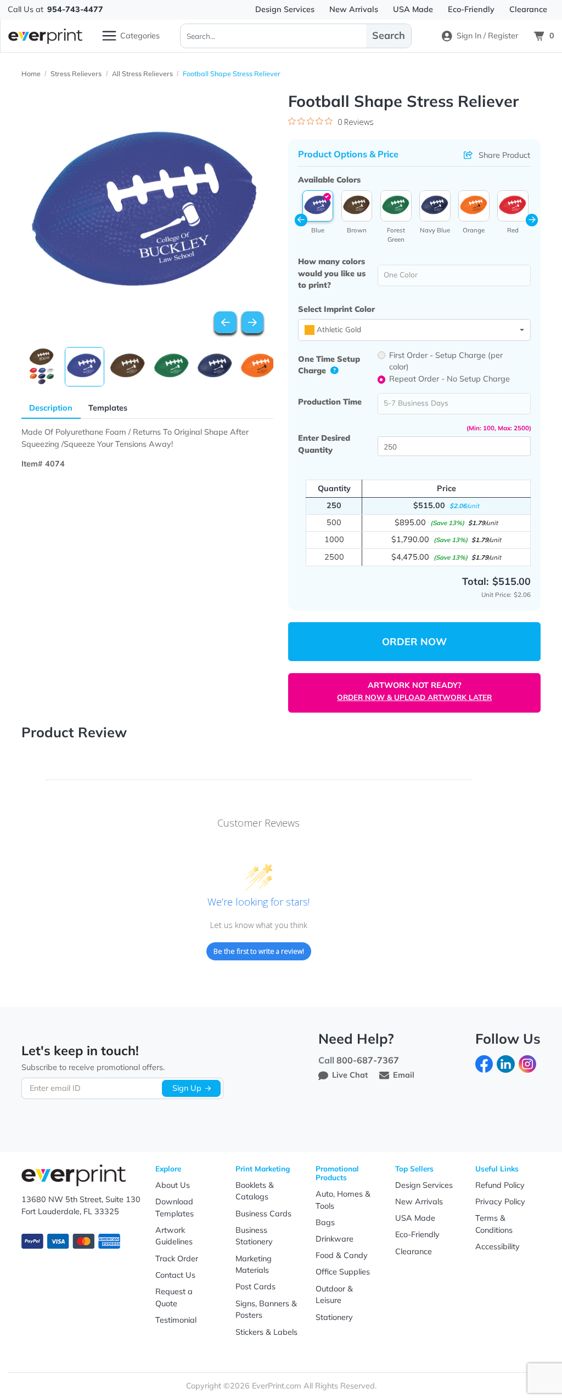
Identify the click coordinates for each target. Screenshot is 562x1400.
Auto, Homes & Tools (343, 1200)
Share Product (504, 155)
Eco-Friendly (417, 1234)
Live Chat (350, 1075)
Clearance (413, 1251)
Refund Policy (500, 1185)
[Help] (332, 370)
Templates (107, 408)
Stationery (334, 1317)
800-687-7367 (367, 1060)
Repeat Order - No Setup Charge (449, 379)
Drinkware (334, 1239)
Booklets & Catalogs (254, 1191)
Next (532, 220)
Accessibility (497, 1246)
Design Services (424, 1185)
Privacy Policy (500, 1201)
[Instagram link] (527, 1063)
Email (403, 1075)
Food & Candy (342, 1255)
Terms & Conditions (494, 1224)
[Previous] (225, 322)
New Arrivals (419, 1201)
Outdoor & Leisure (334, 1295)
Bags (325, 1222)
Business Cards (263, 1214)
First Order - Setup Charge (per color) (446, 361)
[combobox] (414, 329)
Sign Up (186, 1088)
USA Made (415, 1218)
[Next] (252, 322)
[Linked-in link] (505, 1063)
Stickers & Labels (266, 1332)
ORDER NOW (414, 641)
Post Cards (255, 1286)
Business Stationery (254, 1236)
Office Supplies (343, 1272)
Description (50, 408)
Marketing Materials (253, 1265)
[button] (318, 205)
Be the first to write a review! (258, 951)
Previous (301, 220)
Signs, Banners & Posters (266, 1310)
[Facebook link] (484, 1063)
